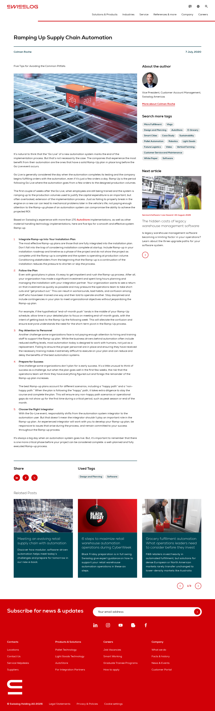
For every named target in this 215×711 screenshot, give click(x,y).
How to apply (111, 669)
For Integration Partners (70, 669)
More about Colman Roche (158, 104)
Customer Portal (162, 669)
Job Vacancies (112, 649)
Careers (203, 14)
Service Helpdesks (18, 663)
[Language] (198, 6)
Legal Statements (59, 703)
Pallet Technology (66, 649)
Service (143, 14)
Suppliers (13, 669)
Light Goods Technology (69, 656)
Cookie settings (113, 703)
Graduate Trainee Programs (120, 663)
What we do (159, 649)
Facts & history (161, 656)
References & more (164, 14)
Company (187, 14)
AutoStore (83, 219)
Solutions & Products (104, 14)
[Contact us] (190, 6)
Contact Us (13, 656)
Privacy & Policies (87, 703)
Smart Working (112, 656)
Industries (128, 14)
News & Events (161, 663)
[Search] (206, 6)
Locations (13, 649)
